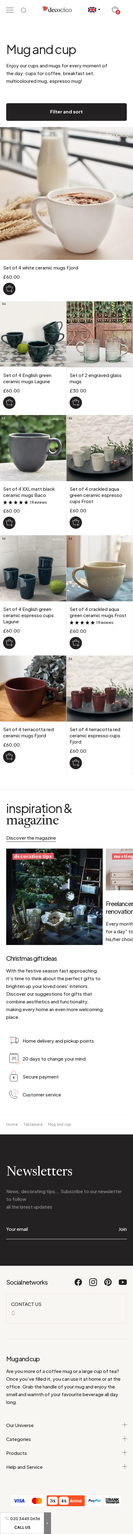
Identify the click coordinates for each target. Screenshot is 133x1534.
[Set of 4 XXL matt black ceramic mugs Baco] (9, 523)
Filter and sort (66, 111)
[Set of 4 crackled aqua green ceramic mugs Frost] (76, 643)
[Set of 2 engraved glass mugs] (76, 402)
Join (122, 1229)
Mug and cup (59, 1124)
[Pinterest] (108, 1285)
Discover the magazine (31, 838)
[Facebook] (78, 1285)
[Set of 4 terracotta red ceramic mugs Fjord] (9, 757)
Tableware (32, 1124)
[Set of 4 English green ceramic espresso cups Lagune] (9, 643)
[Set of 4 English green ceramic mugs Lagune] (9, 402)
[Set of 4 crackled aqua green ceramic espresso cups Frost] (76, 522)
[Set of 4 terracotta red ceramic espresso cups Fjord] (76, 763)
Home (12, 1124)
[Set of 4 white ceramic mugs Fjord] (9, 289)
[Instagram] (93, 1285)
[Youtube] (123, 1285)
